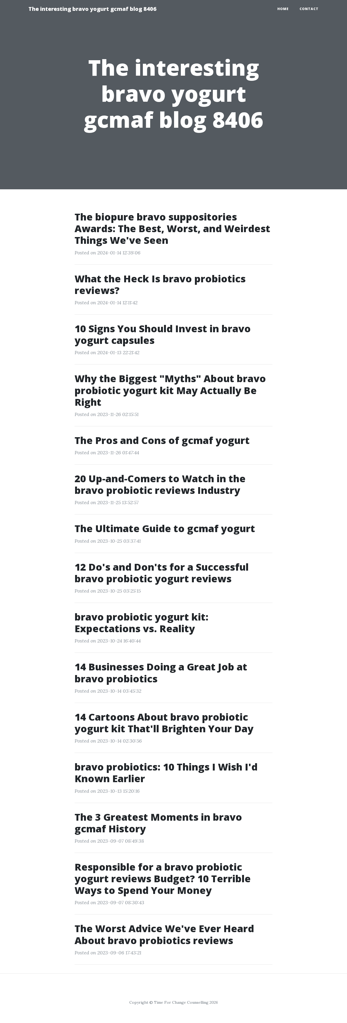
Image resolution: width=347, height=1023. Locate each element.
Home (283, 9)
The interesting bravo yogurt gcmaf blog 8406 (92, 8)
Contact (309, 9)
